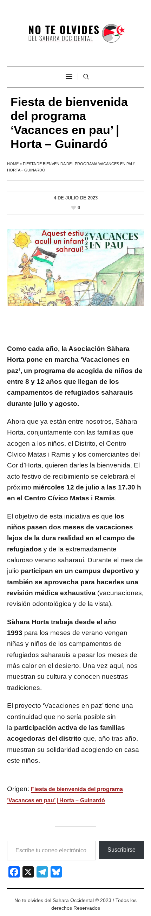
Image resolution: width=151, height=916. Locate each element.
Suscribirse (121, 850)
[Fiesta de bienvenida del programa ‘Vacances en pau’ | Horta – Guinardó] (75, 267)
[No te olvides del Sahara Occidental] (75, 34)
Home (13, 164)
